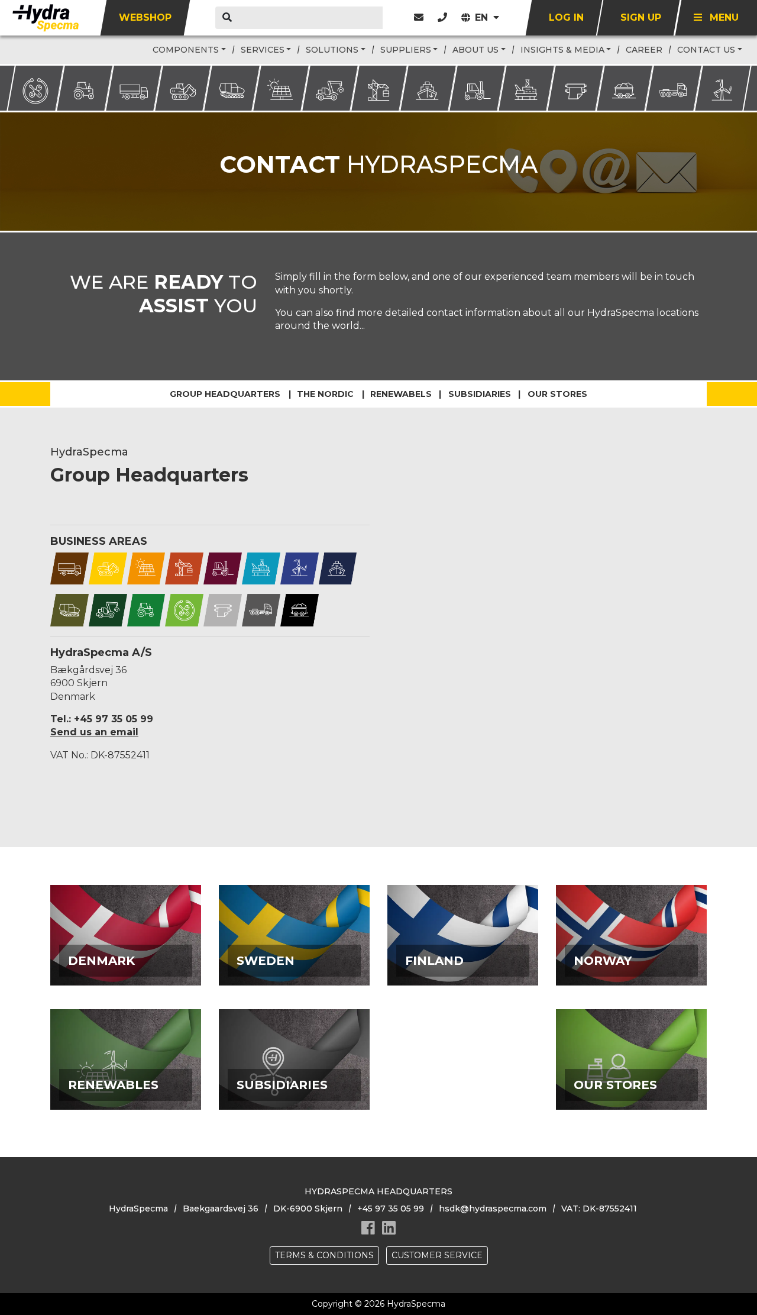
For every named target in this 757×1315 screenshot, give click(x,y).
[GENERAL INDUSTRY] (184, 567)
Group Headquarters (225, 394)
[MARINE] (338, 567)
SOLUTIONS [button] (332, 49)
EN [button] (483, 17)
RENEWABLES (126, 1082)
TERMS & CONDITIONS (324, 1255)
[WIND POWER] (299, 567)
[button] (442, 17)
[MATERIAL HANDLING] (222, 567)
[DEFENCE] (69, 609)
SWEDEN (294, 958)
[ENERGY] (146, 567)
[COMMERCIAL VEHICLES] (69, 567)
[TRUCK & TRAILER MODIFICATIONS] (261, 609)
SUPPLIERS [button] (405, 49)
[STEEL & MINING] (299, 609)
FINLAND (462, 958)
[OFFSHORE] (261, 567)
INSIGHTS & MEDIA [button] (562, 49)
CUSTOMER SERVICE (437, 1255)
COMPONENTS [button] (186, 49)
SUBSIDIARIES (294, 1082)
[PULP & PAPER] (222, 609)
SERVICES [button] (262, 49)
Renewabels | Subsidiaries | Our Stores (478, 394)
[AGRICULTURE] (146, 609)
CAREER (644, 49)
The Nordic (325, 394)
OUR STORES (631, 1082)
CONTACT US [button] (706, 49)
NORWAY (631, 958)
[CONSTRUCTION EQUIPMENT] (108, 567)
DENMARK (126, 958)
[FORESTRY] (108, 609)
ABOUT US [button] (475, 49)
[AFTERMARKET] (184, 609)
